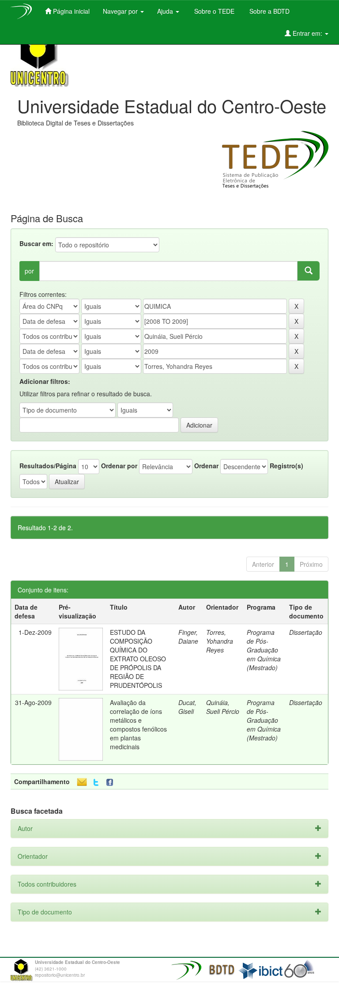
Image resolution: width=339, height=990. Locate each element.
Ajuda (166, 11)
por (29, 270)
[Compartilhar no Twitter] (96, 782)
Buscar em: (36, 243)
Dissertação (305, 632)
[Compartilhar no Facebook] (112, 782)
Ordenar (206, 465)
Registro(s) (286, 465)
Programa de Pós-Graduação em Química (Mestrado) (264, 650)
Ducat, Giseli (187, 707)
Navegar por (121, 11)
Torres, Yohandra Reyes (219, 641)
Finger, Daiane (188, 636)
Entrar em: (307, 33)
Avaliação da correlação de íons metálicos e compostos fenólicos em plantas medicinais (138, 724)
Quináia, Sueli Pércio (222, 707)
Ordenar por (119, 465)
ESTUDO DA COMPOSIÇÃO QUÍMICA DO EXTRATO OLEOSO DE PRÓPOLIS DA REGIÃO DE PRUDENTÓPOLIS (138, 659)
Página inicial (70, 11)
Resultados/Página (47, 465)
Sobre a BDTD (269, 11)
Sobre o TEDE (213, 11)
